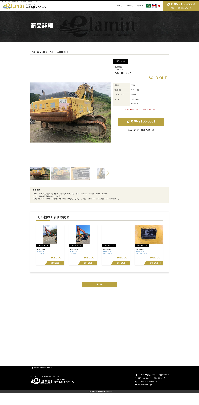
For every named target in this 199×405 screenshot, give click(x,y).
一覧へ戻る (99, 284)
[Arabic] (148, 6)
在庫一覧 (129, 6)
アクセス (140, 6)
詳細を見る (55, 263)
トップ (119, 6)
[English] (154, 6)
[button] (107, 173)
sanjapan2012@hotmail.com (148, 381)
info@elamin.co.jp (145, 385)
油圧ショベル (47, 52)
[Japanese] (159, 6)
